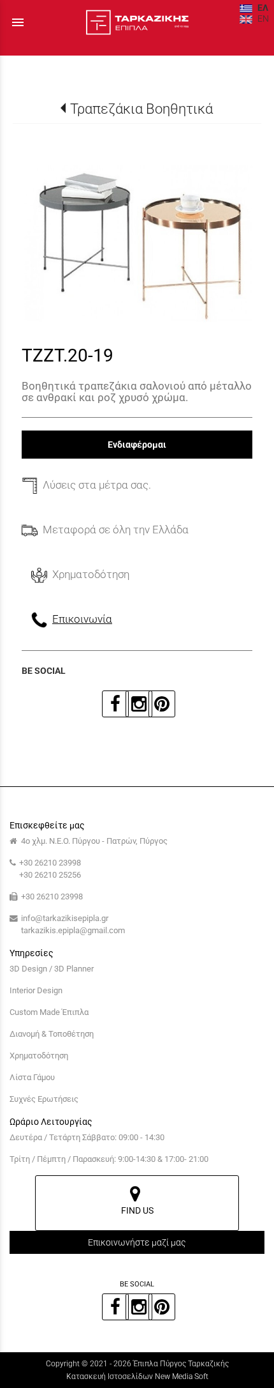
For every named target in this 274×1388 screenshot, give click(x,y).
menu (17, 22)
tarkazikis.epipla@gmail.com (73, 930)
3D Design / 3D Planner (52, 968)
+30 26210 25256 (50, 875)
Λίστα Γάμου (32, 1077)
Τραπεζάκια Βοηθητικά (141, 108)
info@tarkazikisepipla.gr (64, 918)
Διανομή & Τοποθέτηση (52, 1034)
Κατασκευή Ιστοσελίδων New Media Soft (137, 1376)
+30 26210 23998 (50, 862)
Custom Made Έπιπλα (49, 1012)
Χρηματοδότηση (39, 1055)
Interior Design (36, 990)
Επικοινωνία (82, 619)
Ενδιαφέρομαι (137, 444)
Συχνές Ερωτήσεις (44, 1099)
